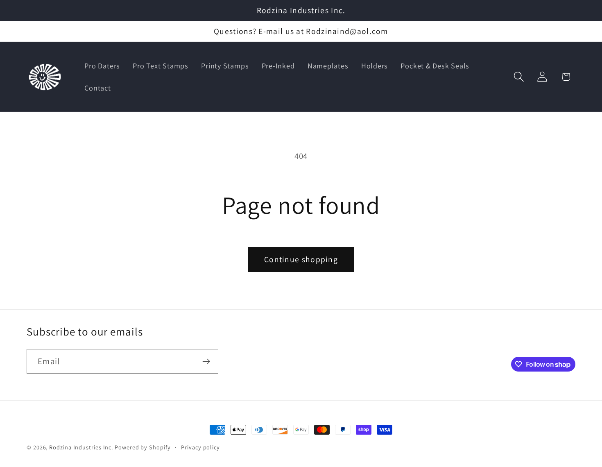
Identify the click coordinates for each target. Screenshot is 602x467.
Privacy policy (200, 447)
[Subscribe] (206, 361)
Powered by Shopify (142, 447)
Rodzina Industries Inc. (81, 447)
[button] (519, 76)
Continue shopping (301, 259)
